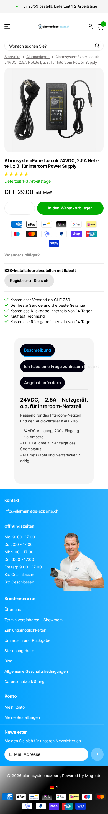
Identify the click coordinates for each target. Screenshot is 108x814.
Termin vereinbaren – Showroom (33, 619)
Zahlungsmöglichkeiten (25, 630)
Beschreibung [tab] (37, 350)
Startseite (12, 57)
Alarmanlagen (38, 57)
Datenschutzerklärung (24, 681)
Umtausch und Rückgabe (27, 640)
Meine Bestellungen (22, 717)
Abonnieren (97, 754)
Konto (10, 696)
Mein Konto (14, 707)
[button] (16, 174)
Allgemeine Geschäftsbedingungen (36, 671)
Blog (8, 661)
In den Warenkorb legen (70, 208)
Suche (97, 46)
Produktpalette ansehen (7, 26)
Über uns (12, 609)
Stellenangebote (19, 650)
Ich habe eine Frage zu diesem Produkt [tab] (54, 366)
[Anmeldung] (90, 26)
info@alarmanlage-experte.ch (31, 511)
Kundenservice (19, 598)
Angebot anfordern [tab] (42, 382)
